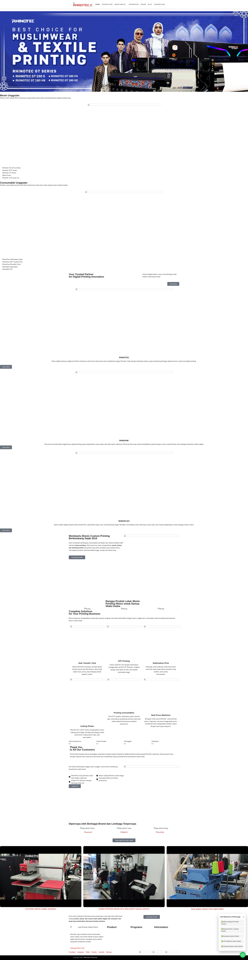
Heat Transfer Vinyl (87, 663)
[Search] (174, 4)
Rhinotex (110, 939)
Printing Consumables (124, 713)
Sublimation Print (161, 663)
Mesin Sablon (120, 4)
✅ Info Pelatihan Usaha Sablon (231, 941)
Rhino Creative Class (138, 934)
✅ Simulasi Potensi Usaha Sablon (232, 946)
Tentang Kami (107, 4)
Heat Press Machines (160, 715)
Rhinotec (110, 934)
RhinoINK (110, 936)
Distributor (134, 4)
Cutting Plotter (87, 726)
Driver (143, 4)
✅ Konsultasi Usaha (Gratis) (230, 936)
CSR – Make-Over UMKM (139, 944)
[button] (71, 609)
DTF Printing (124, 661)
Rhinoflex (110, 931)
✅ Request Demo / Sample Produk (230, 930)
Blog (150, 4)
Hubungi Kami (159, 4)
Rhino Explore (135, 931)
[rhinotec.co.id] (83, 4)
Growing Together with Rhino (141, 936)
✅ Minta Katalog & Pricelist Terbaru (230, 923)
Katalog (157, 934)
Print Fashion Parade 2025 (140, 946)
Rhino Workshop (136, 939)
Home (97, 4)
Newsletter (158, 936)
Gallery (156, 946)
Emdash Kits (101, 957)
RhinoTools (111, 941)
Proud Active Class (137, 941)
